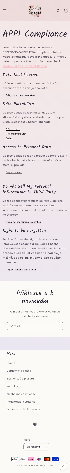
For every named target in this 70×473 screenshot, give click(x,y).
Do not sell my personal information (23, 222)
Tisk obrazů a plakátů (20, 378)
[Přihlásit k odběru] (59, 326)
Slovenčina (33, 446)
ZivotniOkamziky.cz (31, 465)
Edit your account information (20, 95)
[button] (4, 11)
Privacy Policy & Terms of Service (25, 66)
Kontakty (12, 386)
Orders (9, 138)
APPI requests (13, 129)
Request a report (14, 172)
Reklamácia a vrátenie (21, 401)
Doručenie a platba (19, 370)
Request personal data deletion (21, 269)
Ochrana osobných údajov (24, 409)
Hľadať (11, 363)
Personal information (16, 133)
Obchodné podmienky (21, 394)
